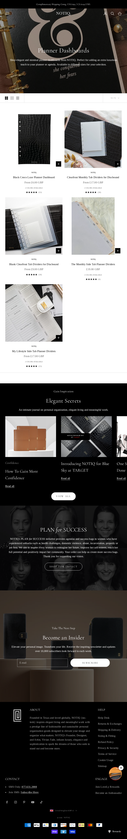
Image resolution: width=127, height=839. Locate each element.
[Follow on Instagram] (15, 802)
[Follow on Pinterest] (24, 802)
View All (63, 496)
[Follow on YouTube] (32, 802)
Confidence (12, 463)
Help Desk (104, 717)
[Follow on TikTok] (41, 802)
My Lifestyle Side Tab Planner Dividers (34, 351)
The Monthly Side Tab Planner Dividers (93, 264)
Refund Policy (106, 742)
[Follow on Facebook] (7, 802)
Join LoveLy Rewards (107, 786)
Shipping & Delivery (109, 729)
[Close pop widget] (121, 767)
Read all (9, 486)
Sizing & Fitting (106, 735)
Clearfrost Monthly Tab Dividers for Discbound (93, 177)
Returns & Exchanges (110, 723)
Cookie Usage (105, 760)
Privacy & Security (108, 748)
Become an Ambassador (108, 793)
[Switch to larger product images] (6, 98)
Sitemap (102, 766)
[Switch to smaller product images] (12, 98)
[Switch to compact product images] (17, 98)
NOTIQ (34, 172)
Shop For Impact (63, 566)
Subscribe (90, 662)
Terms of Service (107, 754)
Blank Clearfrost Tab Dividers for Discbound (34, 264)
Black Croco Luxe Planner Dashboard (34, 177)
